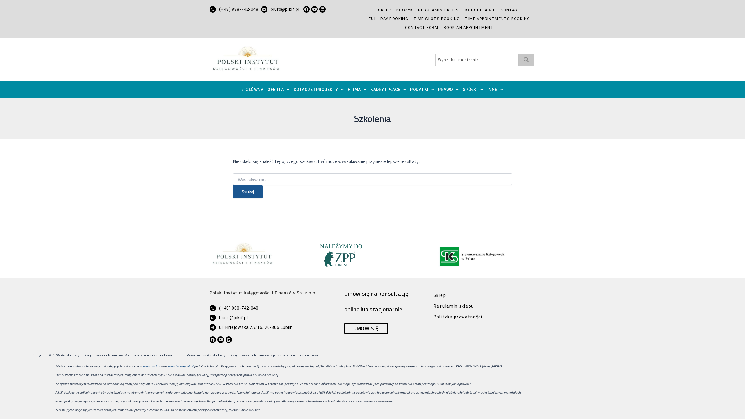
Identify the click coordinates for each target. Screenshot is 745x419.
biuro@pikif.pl (285, 9)
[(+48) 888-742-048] (213, 9)
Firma (354, 89)
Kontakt (511, 10)
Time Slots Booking (437, 19)
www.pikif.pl (151, 366)
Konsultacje (480, 10)
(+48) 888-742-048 (238, 9)
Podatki (419, 89)
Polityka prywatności (458, 317)
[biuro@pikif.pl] (264, 9)
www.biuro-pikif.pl (181, 366)
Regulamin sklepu (439, 10)
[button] (278, 89)
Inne (492, 89)
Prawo (445, 89)
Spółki (470, 89)
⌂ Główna (252, 89)
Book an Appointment (469, 27)
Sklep (384, 10)
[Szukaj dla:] (372, 179)
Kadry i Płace (385, 89)
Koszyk (404, 10)
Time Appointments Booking (497, 19)
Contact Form (421, 27)
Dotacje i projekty (316, 89)
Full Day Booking (388, 19)
